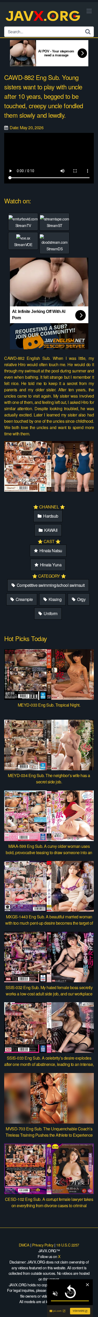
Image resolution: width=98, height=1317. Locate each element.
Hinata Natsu (50, 551)
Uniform (50, 613)
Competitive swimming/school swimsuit (50, 585)
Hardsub (50, 516)
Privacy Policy (43, 1245)
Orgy (81, 599)
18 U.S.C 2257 (67, 1245)
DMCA (24, 1245)
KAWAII (50, 530)
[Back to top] (89, 1305)
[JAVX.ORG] (43, 16)
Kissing (54, 599)
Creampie (24, 599)
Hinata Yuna (50, 565)
